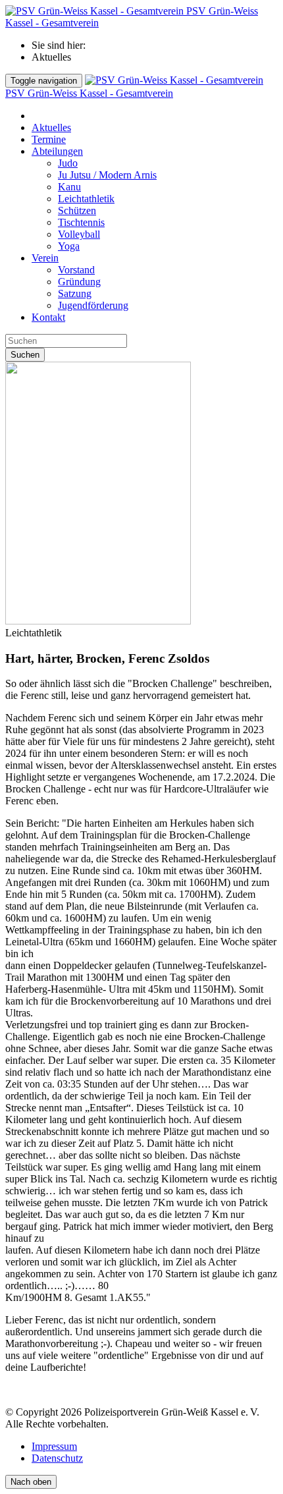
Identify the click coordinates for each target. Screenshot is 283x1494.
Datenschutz (57, 1458)
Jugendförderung (93, 305)
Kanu (69, 186)
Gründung (79, 281)
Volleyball (79, 234)
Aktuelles (51, 127)
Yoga (69, 246)
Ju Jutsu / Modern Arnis (107, 174)
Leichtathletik (86, 198)
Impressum (54, 1446)
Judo (68, 163)
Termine (49, 139)
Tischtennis (81, 222)
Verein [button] (45, 257)
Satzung (74, 293)
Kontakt (48, 317)
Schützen (77, 210)
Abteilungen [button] (57, 151)
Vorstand (76, 269)
